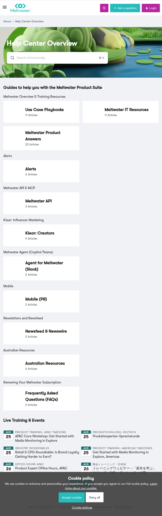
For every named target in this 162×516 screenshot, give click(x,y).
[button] (81, 507)
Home (7, 21)
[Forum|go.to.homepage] (20, 8)
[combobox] (57, 58)
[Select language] (104, 8)
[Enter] (11, 58)
